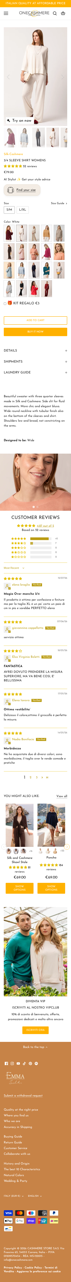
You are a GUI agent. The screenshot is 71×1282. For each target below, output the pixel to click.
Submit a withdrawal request (23, 1095)
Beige (59, 233)
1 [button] (34, 507)
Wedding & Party (15, 1181)
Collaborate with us (17, 1154)
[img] (13, 578)
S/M (9, 209)
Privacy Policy (13, 1267)
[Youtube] (18, 1063)
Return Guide (13, 1142)
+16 (30, 851)
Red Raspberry (46, 251)
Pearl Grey (9, 288)
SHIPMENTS (13, 361)
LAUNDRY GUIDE (17, 372)
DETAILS (10, 350)
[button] (13, 166)
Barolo (9, 233)
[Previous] (8, 76)
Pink (21, 251)
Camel (46, 233)
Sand (34, 233)
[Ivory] (48, 851)
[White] (40, 851)
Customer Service (15, 1148)
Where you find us (16, 1115)
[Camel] (9, 851)
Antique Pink (34, 251)
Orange (59, 251)
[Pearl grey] (16, 851)
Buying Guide (13, 1136)
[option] (35, 76)
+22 (62, 851)
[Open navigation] (6, 13)
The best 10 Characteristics (22, 1169)
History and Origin (17, 1163)
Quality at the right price (21, 1109)
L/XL (22, 209)
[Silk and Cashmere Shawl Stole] (20, 825)
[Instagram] (12, 1063)
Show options (20, 888)
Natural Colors (14, 1175)
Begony (34, 288)
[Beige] (23, 851)
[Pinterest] (30, 1063)
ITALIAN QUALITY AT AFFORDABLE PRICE (36, 3)
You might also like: (21, 796)
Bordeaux (46, 288)
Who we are (12, 1121)
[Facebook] (6, 1063)
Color (7, 222)
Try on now (21, 121)
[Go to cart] (63, 13)
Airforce (21, 270)
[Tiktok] (24, 1063)
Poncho (51, 857)
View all (61, 796)
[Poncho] (51, 825)
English (33, 1196)
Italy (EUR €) (12, 1196)
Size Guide (58, 203)
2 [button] (37, 507)
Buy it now (35, 332)
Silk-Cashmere (13, 154)
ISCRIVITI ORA (35, 1030)
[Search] (55, 13)
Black (21, 288)
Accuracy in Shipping (18, 1127)
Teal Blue (46, 270)
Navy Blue (34, 270)
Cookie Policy (33, 1267)
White (21, 233)
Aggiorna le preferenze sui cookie (39, 1271)
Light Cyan (9, 270)
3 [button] (36, 777)
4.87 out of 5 (45, 526)
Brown (9, 251)
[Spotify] (36, 1063)
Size (6, 203)
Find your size (26, 190)
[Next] (62, 76)
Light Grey (59, 270)
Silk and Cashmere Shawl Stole (19, 860)
